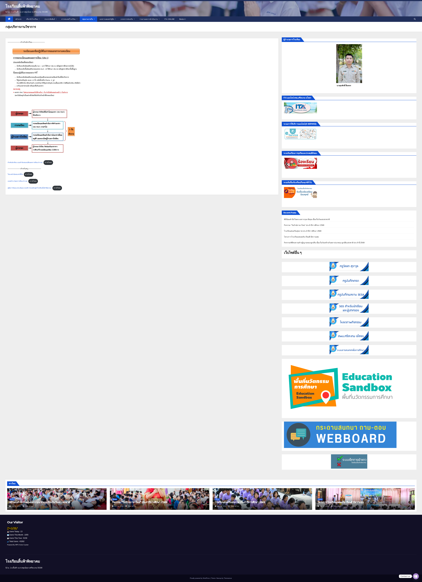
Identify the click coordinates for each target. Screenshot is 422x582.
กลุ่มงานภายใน (88, 19)
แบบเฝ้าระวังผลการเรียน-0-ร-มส (17, 181)
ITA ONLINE (169, 19)
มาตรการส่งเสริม (127, 19)
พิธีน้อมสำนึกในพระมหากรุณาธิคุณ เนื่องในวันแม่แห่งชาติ (307, 219)
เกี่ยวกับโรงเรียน (32, 19)
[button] (415, 19)
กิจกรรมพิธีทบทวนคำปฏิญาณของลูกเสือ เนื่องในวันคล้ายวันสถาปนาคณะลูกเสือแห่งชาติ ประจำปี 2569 (324, 243)
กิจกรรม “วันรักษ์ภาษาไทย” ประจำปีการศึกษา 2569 (304, 225)
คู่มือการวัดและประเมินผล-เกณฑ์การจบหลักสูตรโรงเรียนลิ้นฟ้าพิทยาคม (29, 188)
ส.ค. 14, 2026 (16, 506)
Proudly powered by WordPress (200, 578)
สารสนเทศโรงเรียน (68, 19)
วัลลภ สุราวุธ (29, 506)
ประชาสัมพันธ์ (50, 19)
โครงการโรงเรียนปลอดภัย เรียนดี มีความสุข (301, 237)
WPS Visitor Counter (21, 545)
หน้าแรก (18, 19)
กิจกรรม (12, 499)
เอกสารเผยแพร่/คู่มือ (107, 19)
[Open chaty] (416, 576)
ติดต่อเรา (182, 19)
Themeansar (228, 578)
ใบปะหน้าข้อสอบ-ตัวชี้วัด (15, 174)
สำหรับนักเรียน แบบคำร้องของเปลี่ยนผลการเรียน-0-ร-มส (25, 162)
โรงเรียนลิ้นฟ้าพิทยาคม (22, 6)
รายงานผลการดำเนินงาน (149, 19)
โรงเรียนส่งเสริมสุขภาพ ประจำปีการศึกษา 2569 (302, 231)
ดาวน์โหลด (48, 162)
